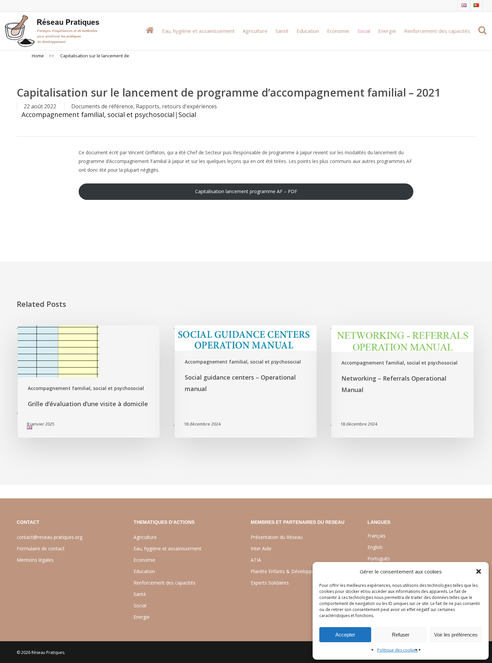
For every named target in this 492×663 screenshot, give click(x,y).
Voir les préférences (456, 635)
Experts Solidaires (270, 582)
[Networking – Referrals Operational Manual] (401, 381)
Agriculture (145, 537)
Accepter (345, 635)
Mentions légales (35, 560)
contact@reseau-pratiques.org (49, 537)
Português (378, 558)
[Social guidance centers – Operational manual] (245, 381)
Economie (144, 560)
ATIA (256, 560)
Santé (140, 594)
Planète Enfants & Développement (288, 571)
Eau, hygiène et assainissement (167, 548)
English (375, 547)
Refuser (400, 635)
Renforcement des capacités (164, 582)
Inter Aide (261, 548)
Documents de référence (102, 106)
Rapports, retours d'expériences (176, 106)
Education (144, 571)
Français (376, 536)
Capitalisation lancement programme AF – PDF (246, 191)
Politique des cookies (397, 650)
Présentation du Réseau (277, 537)
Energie (142, 617)
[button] (478, 571)
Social (187, 114)
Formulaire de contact (41, 548)
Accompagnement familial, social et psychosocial (97, 114)
